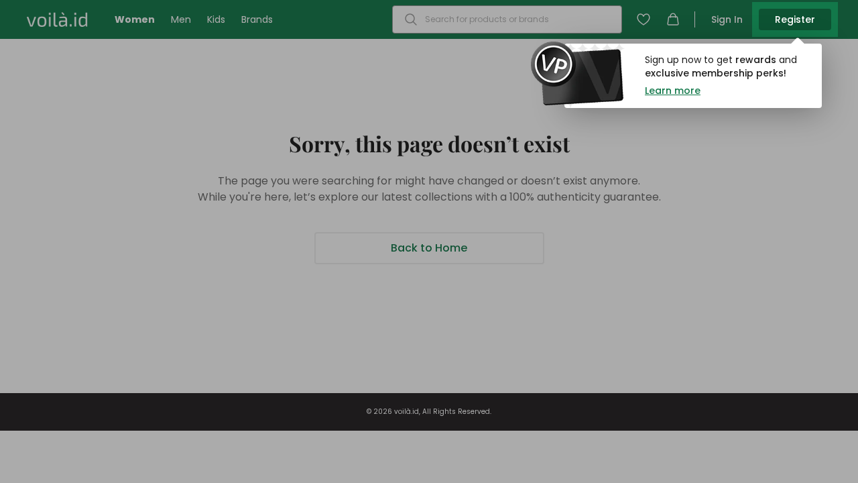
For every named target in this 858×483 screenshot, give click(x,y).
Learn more (672, 90)
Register (795, 19)
